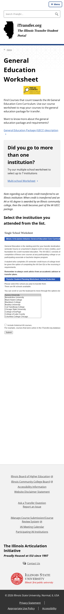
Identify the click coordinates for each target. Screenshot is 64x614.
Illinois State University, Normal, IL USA (36, 595)
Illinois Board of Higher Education (30, 476)
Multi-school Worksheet (21, 181)
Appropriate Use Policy (21, 608)
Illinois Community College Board (30, 481)
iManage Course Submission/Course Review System (32, 519)
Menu (57, 4)
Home (9, 49)
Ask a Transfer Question (32, 503)
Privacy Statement (30, 603)
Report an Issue (32, 506)
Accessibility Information (32, 487)
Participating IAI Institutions (32, 531)
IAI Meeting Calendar (32, 527)
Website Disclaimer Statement (32, 491)
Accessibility (49, 608)
